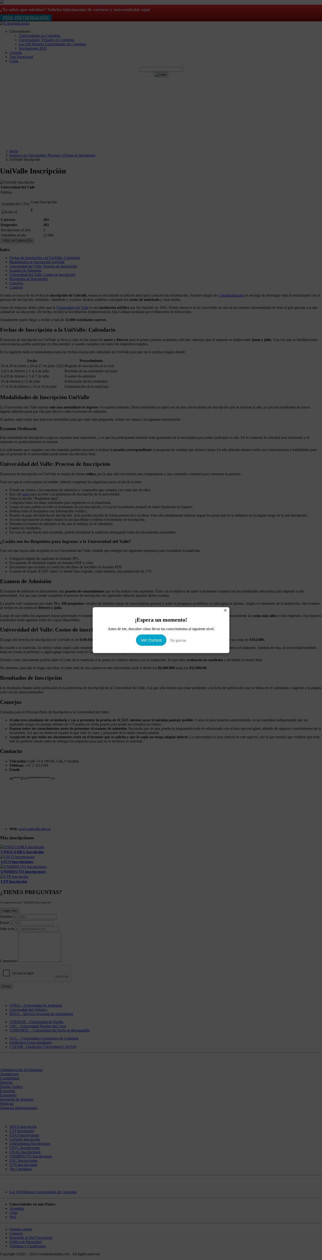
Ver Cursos (151, 640)
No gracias (178, 640)
